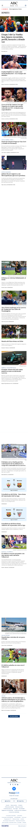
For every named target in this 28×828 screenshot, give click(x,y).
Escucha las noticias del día (8, 820)
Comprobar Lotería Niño (11, 815)
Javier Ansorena (4, 321)
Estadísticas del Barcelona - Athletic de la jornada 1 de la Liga (13, 524)
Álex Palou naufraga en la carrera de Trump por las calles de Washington (13, 309)
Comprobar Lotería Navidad (7, 817)
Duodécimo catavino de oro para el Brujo (13, 638)
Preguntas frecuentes (20, 820)
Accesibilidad (21, 808)
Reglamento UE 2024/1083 (7, 810)
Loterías (22, 819)
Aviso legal (15, 808)
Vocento (7, 805)
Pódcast (24, 822)
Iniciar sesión (26, 5)
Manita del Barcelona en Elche (12, 341)
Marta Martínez (4, 474)
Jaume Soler (4, 645)
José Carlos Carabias (5, 152)
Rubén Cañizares (5, 567)
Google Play (21, 801)
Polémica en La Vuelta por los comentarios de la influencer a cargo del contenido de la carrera (13, 463)
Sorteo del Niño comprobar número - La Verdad (11, 822)
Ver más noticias (14, 716)
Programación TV (7, 819)
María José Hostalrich (5, 710)
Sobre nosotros (14, 805)
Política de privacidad (9, 806)
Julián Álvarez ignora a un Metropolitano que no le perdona (13, 175)
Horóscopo (24, 817)
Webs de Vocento (22, 826)
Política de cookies (19, 806)
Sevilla (16, 5)
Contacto (20, 805)
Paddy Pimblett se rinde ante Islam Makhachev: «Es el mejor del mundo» (13, 73)
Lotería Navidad (17, 817)
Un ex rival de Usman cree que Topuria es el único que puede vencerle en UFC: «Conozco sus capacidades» (12, 107)
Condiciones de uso (8, 808)
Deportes (5, 12)
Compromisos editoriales (14, 812)
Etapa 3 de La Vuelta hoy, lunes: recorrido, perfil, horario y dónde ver (13, 38)
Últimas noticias (16, 819)
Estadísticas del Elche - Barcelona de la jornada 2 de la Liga (13, 495)
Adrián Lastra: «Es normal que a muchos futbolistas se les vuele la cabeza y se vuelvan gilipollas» (13, 699)
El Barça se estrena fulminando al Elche (13, 279)
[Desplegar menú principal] (2, 5)
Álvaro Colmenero (5, 84)
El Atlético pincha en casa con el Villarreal (12, 666)
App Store (8, 801)
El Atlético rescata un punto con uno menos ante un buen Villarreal (12, 555)
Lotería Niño (19, 815)
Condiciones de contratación (20, 810)
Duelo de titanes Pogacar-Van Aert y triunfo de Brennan (13, 142)
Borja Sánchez (4, 51)
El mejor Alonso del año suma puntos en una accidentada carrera (12, 371)
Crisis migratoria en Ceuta (15, 9)
